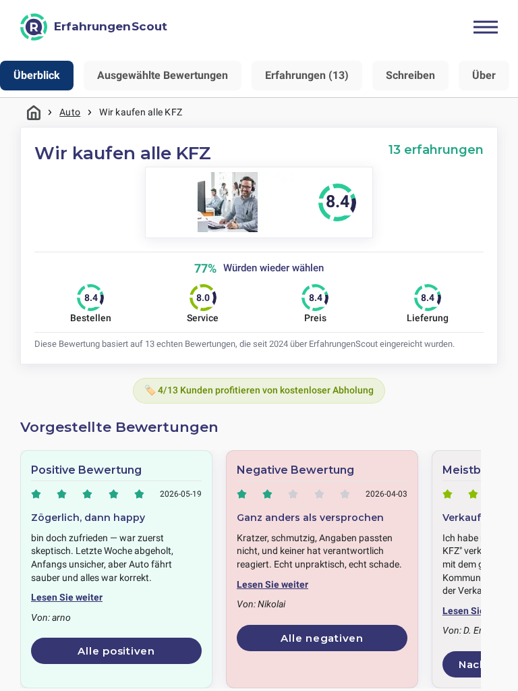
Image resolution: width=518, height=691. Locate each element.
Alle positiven (116, 650)
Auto (69, 112)
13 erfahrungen (436, 149)
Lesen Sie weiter (67, 597)
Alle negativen (322, 638)
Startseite (33, 112)
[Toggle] (485, 27)
